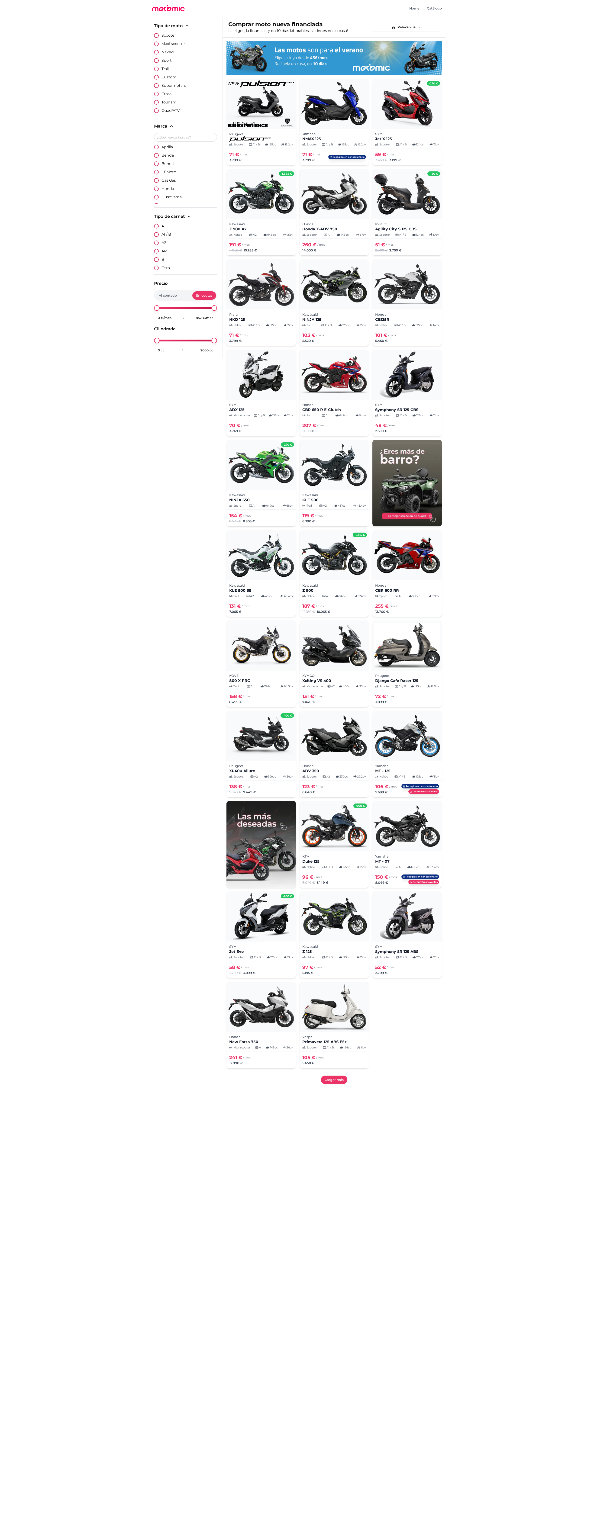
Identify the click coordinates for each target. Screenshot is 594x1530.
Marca (160, 126)
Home (414, 8)
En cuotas (204, 295)
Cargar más (334, 1080)
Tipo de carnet (169, 216)
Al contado (168, 295)
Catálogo (434, 8)
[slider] (157, 308)
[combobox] (406, 27)
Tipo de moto (168, 25)
